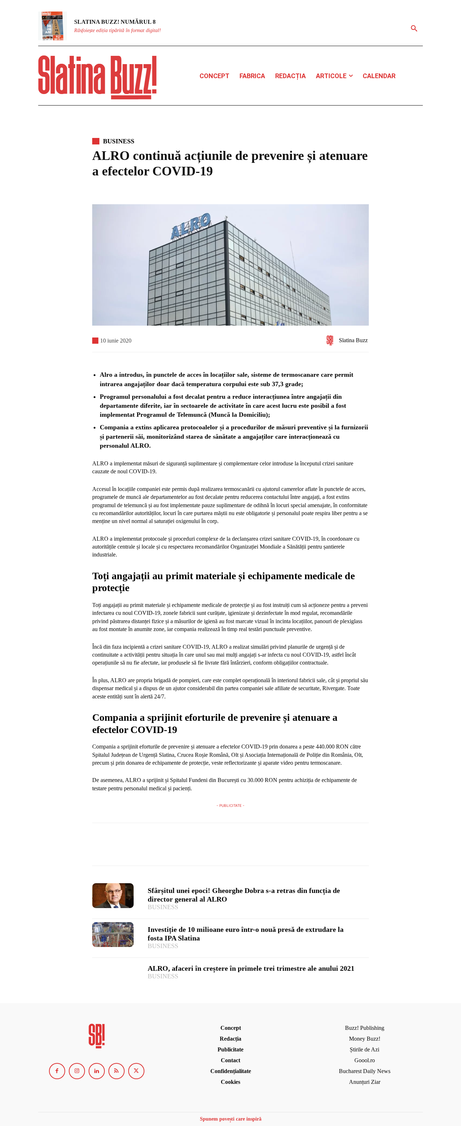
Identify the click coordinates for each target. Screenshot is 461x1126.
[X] (116, 847)
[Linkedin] (97, 1071)
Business (118, 141)
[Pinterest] (132, 847)
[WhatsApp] (149, 847)
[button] (414, 28)
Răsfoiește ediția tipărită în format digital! (117, 30)
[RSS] (116, 1071)
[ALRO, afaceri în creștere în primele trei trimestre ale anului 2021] (113, 973)
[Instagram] (77, 1071)
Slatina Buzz (353, 340)
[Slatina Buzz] (332, 340)
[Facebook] (99, 847)
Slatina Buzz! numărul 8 (115, 22)
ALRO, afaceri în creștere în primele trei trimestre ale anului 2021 (251, 968)
